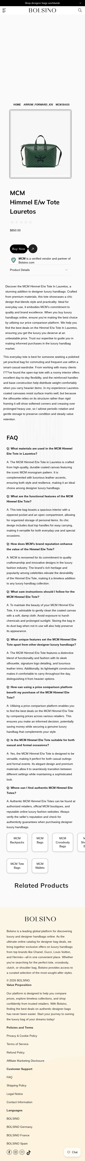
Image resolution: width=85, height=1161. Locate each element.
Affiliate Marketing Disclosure (25, 1060)
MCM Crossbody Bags (63, 842)
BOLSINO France (18, 1135)
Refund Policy (16, 1052)
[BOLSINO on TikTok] (29, 1153)
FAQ (9, 1077)
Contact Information (19, 1102)
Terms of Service (17, 1044)
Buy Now (18, 248)
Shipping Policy (16, 1085)
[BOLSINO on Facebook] (9, 1153)
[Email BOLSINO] (22, 1153)
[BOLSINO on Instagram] (15, 1153)
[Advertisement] (42, 44)
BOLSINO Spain (17, 1143)
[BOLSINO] (42, 10)
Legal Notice (15, 1093)
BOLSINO (23, 980)
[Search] (80, 10)
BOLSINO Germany (19, 1126)
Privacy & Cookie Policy (22, 1035)
